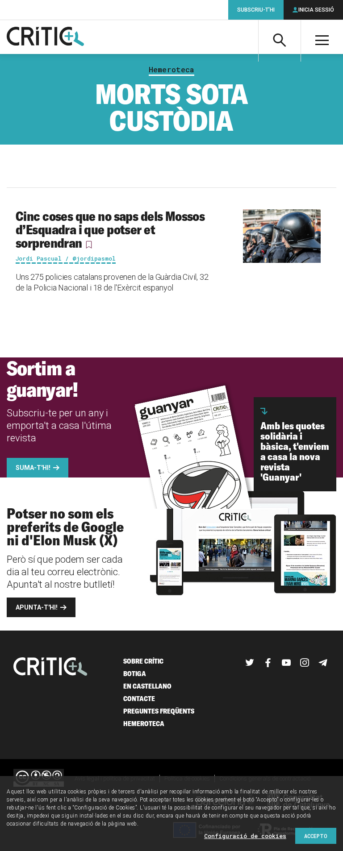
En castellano (147, 686)
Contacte (139, 698)
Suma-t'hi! (33, 467)
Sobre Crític (143, 661)
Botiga (134, 673)
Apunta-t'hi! (37, 607)
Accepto (315, 835)
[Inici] (50, 667)
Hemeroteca (171, 70)
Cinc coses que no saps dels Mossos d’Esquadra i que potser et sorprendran (110, 229)
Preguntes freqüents (158, 711)
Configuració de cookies (245, 835)
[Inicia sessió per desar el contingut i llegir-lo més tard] (88, 244)
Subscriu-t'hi (256, 10)
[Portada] (45, 37)
